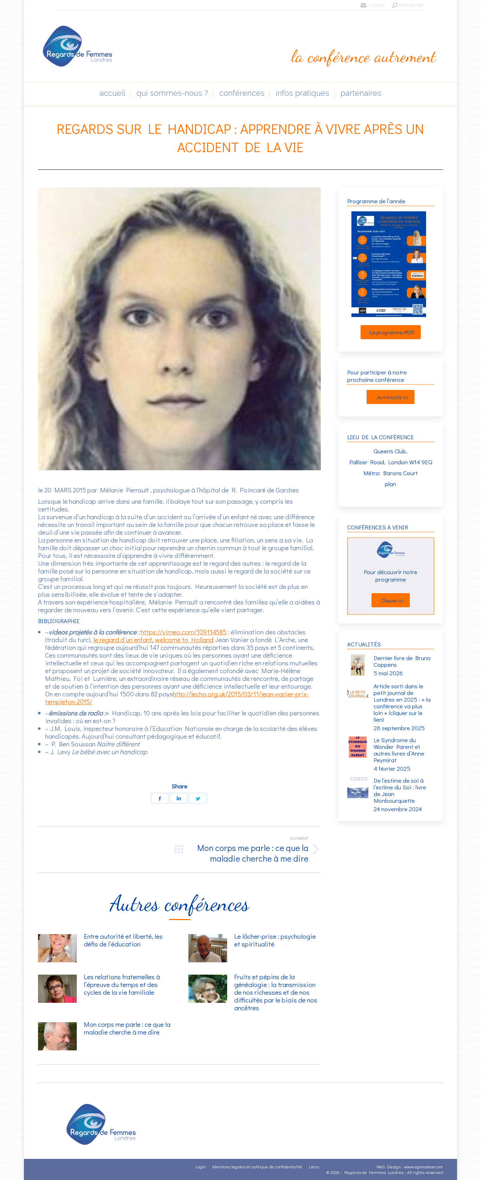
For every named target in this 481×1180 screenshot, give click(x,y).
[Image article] (57, 948)
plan (390, 484)
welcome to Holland (184, 639)
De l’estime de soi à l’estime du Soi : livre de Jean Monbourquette (400, 790)
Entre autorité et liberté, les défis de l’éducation (123, 940)
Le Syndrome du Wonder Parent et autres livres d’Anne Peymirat (399, 750)
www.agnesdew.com (423, 1166)
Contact (377, 5)
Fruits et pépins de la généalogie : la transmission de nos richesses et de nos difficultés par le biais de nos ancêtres (275, 992)
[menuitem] (112, 94)
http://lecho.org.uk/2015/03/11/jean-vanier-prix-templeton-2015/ (177, 697)
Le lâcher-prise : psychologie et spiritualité (275, 940)
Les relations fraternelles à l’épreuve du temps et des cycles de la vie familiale (122, 984)
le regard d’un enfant (122, 639)
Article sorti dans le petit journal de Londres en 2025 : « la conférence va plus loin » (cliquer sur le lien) (402, 703)
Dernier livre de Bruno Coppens (402, 661)
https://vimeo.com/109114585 (183, 631)
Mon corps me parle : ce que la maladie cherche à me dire (127, 1028)
